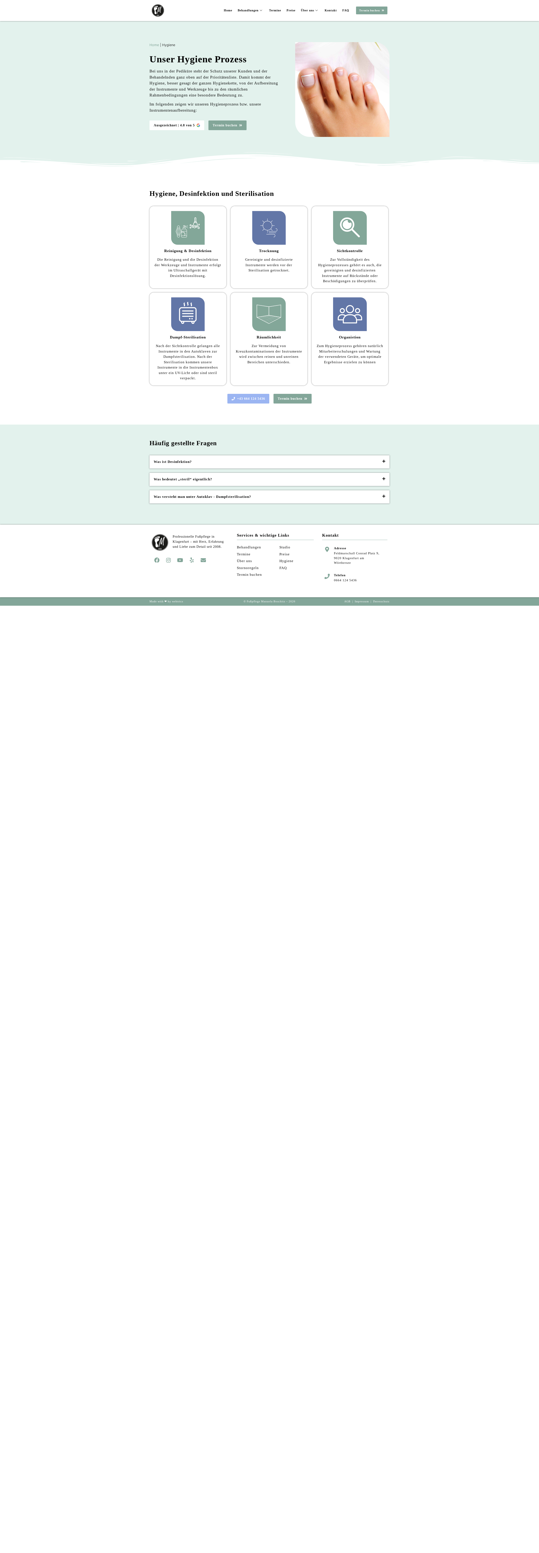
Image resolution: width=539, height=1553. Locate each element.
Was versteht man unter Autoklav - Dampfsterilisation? (202, 497)
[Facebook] (157, 560)
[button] (269, 462)
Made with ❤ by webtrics (166, 601)
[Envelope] (203, 560)
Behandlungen (248, 10)
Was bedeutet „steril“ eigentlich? (183, 479)
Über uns (307, 10)
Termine (275, 10)
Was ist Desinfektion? (173, 462)
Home (228, 10)
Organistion (350, 337)
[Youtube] (180, 560)
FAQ (345, 10)
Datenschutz (381, 601)
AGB (347, 601)
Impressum (362, 601)
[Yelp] (191, 560)
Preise (291, 10)
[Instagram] (168, 560)
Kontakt (331, 10)
